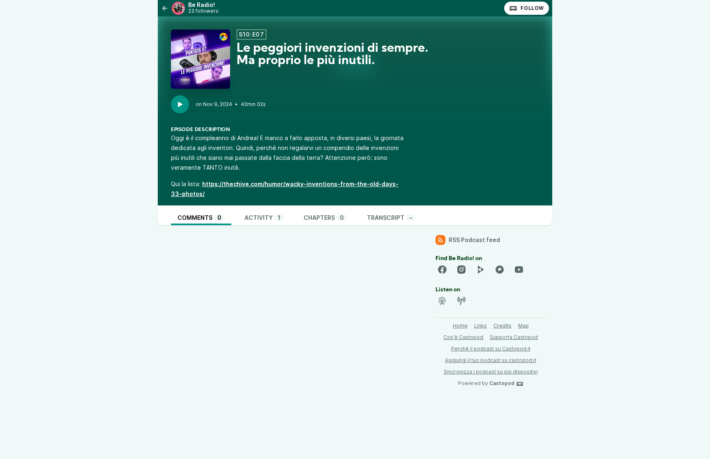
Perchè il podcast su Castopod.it (490, 349)
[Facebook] (442, 269)
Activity (262, 217)
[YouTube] (519, 269)
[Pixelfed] (499, 269)
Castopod (501, 383)
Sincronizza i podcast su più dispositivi (491, 372)
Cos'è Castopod (463, 337)
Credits (502, 326)
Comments (199, 217)
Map (523, 326)
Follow (532, 8)
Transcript (389, 217)
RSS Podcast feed (474, 239)
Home (460, 326)
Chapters (324, 217)
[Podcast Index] (461, 300)
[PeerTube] (480, 269)
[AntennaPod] (442, 300)
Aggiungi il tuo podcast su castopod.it (490, 360)
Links (480, 326)
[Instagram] (461, 269)
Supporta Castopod (514, 337)
